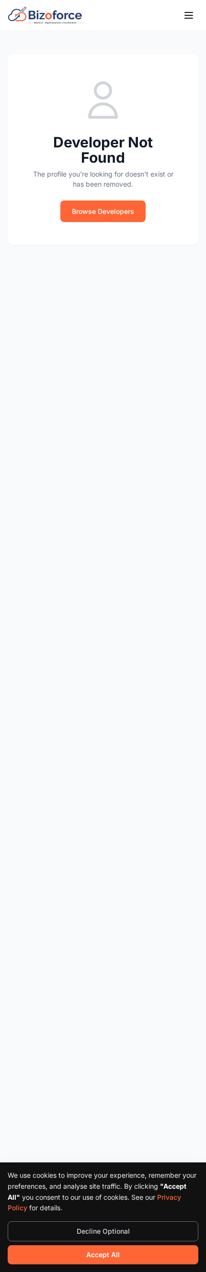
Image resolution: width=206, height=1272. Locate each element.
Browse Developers (103, 211)
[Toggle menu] (188, 15)
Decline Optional (103, 1231)
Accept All (103, 1254)
